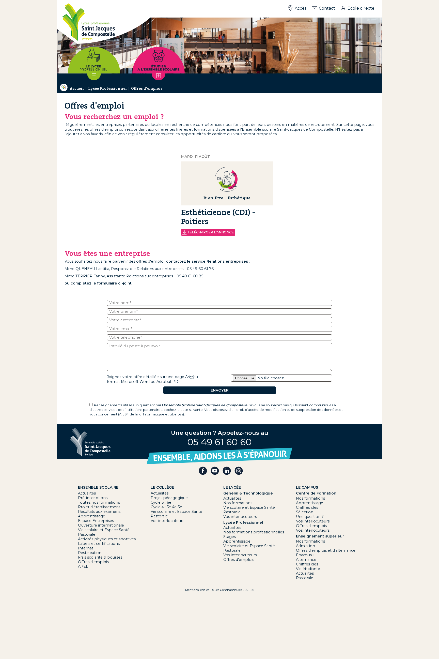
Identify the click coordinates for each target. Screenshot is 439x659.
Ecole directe (361, 8)
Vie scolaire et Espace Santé (104, 530)
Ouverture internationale (101, 525)
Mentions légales (197, 590)
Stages (229, 536)
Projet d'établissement (99, 507)
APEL (83, 566)
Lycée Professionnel (107, 88)
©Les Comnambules (227, 590)
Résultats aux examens (99, 511)
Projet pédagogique (169, 498)
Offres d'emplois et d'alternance (325, 550)
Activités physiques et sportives (107, 539)
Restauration (89, 552)
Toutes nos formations (99, 502)
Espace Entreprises (96, 520)
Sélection (304, 512)
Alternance (306, 559)
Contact (327, 8)
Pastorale (86, 534)
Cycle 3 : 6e (161, 502)
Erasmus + (305, 555)
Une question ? (310, 516)
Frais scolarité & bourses (100, 557)
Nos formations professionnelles (253, 532)
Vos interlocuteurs (167, 520)
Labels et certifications (99, 543)
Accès (300, 8)
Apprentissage (91, 516)
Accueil (77, 88)
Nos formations (237, 503)
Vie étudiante (308, 568)
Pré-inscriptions (92, 498)
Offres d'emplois (146, 88)
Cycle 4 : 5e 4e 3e (166, 507)
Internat (85, 548)
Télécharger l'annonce (210, 232)
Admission (305, 546)
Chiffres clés (307, 507)
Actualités (87, 493)
